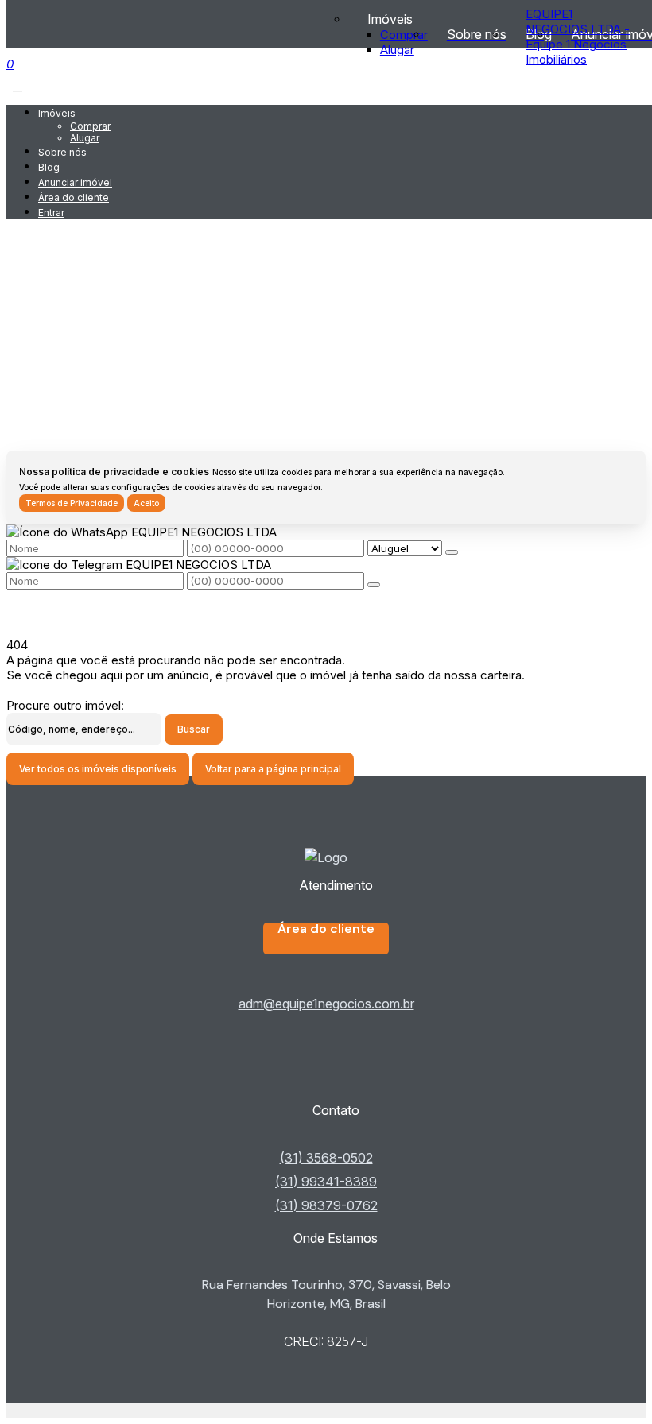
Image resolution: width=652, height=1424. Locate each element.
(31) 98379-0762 (326, 1205)
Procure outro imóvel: (65, 705)
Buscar (193, 729)
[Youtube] (326, 1072)
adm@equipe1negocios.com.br (326, 1004)
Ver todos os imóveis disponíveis (98, 769)
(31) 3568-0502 (326, 1158)
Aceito (146, 503)
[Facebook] (326, 1060)
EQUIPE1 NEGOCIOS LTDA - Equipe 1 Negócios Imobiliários (578, 36)
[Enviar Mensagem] (373, 584)
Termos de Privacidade (71, 503)
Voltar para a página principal (273, 769)
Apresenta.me (44, 1410)
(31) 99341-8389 (326, 1182)
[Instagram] (326, 1085)
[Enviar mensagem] (451, 552)
